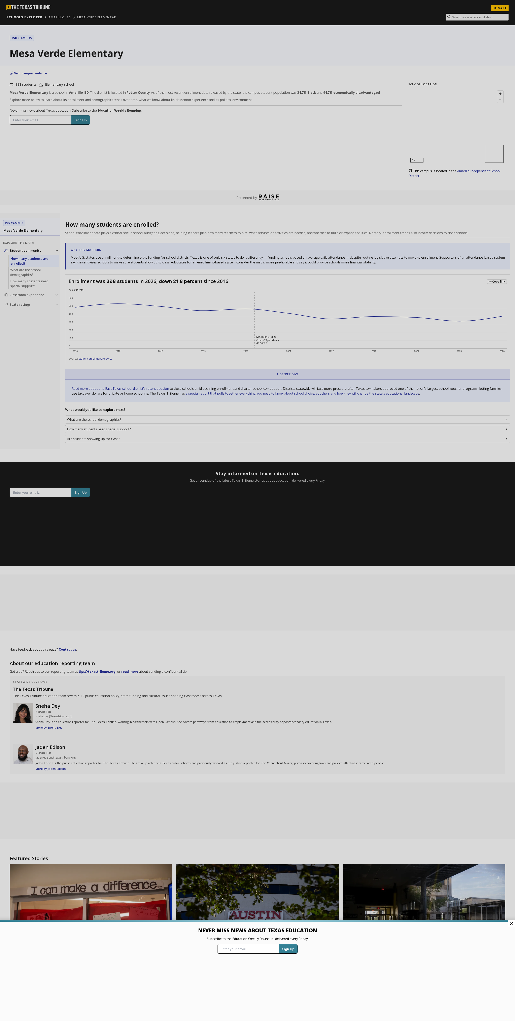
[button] (257, 510)
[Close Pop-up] (511, 923)
